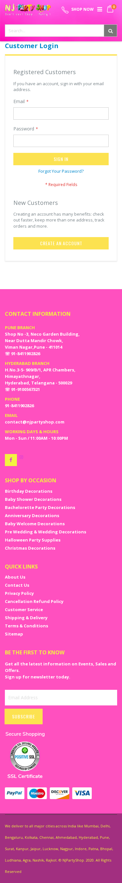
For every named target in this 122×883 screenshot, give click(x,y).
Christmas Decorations (30, 548)
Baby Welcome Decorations (35, 524)
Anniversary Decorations (32, 515)
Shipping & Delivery (26, 618)
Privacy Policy (19, 593)
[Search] (110, 30)
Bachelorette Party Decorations (40, 507)
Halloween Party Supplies (33, 540)
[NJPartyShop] (11, 460)
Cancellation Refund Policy (34, 601)
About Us (15, 577)
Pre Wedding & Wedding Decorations (45, 532)
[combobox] (61, 30)
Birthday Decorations (28, 491)
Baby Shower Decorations (33, 499)
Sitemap (14, 634)
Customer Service (24, 609)
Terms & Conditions (26, 626)
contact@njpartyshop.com (34, 422)
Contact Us (17, 585)
